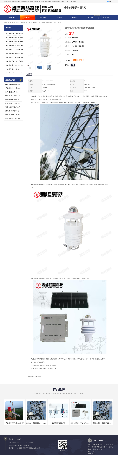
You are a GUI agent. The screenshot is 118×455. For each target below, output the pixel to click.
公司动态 (75, 17)
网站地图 (37, 448)
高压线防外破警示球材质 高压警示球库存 (13, 103)
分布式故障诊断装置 (12, 69)
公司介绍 (59, 17)
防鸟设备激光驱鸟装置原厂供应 (13, 99)
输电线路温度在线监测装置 (14, 41)
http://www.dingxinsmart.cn (35, 376)
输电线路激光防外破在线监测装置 (17, 33)
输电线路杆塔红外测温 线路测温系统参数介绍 (13, 111)
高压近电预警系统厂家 (11, 92)
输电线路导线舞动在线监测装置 (16, 53)
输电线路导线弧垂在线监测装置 (16, 45)
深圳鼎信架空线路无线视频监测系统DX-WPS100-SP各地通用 (13, 84)
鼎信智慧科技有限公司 (15, 445)
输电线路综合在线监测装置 (14, 65)
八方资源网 (19, 448)
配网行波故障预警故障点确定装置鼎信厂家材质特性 (13, 107)
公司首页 (12, 17)
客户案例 (90, 17)
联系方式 (106, 17)
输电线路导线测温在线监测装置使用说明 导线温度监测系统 (13, 114)
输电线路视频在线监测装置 (14, 37)
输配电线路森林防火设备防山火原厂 (58, 423)
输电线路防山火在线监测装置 (15, 49)
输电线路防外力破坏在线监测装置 (17, 61)
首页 (11, 22)
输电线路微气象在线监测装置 (29, 22)
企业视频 (43, 17)
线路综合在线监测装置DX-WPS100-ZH (15, 423)
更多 (20, 80)
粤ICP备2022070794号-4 (27, 442)
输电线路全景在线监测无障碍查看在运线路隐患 (13, 95)
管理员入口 (31, 448)
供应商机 (27, 17)
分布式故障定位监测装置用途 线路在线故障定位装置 (13, 118)
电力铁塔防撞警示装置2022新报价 (13, 88)
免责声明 (25, 448)
